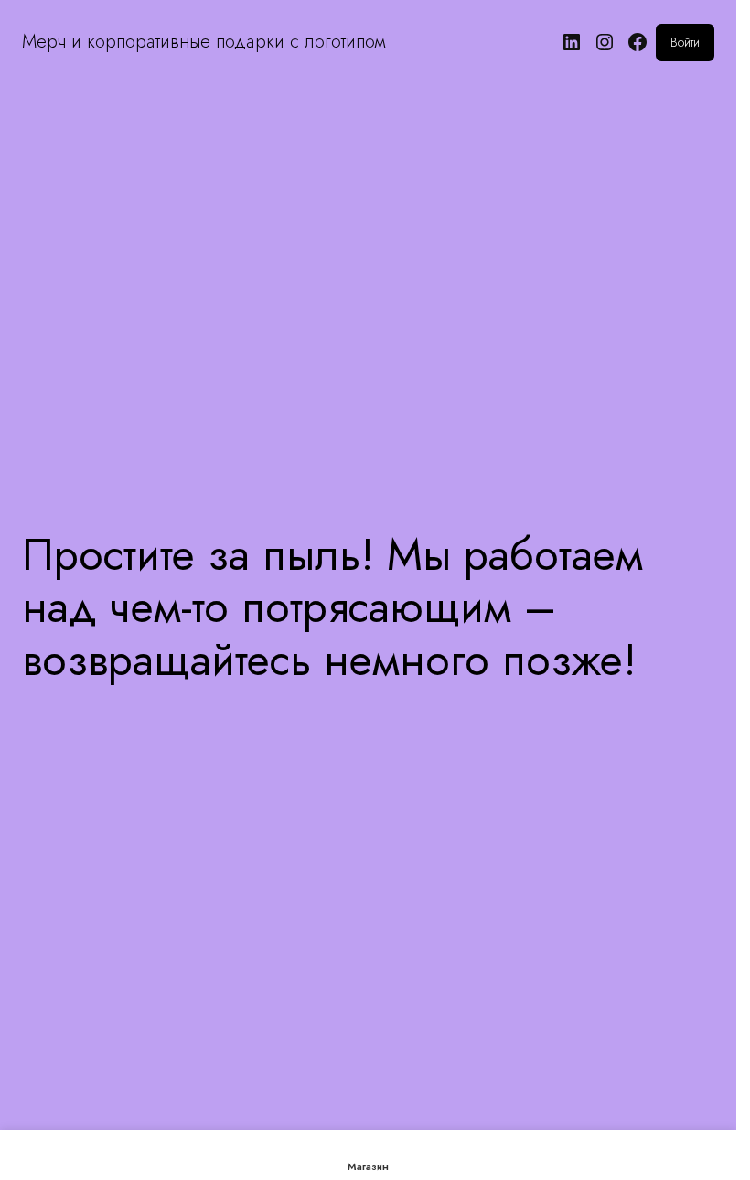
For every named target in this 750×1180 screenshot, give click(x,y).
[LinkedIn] (572, 42)
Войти (685, 42)
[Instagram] (605, 42)
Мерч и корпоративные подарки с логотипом (203, 41)
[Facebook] (637, 42)
